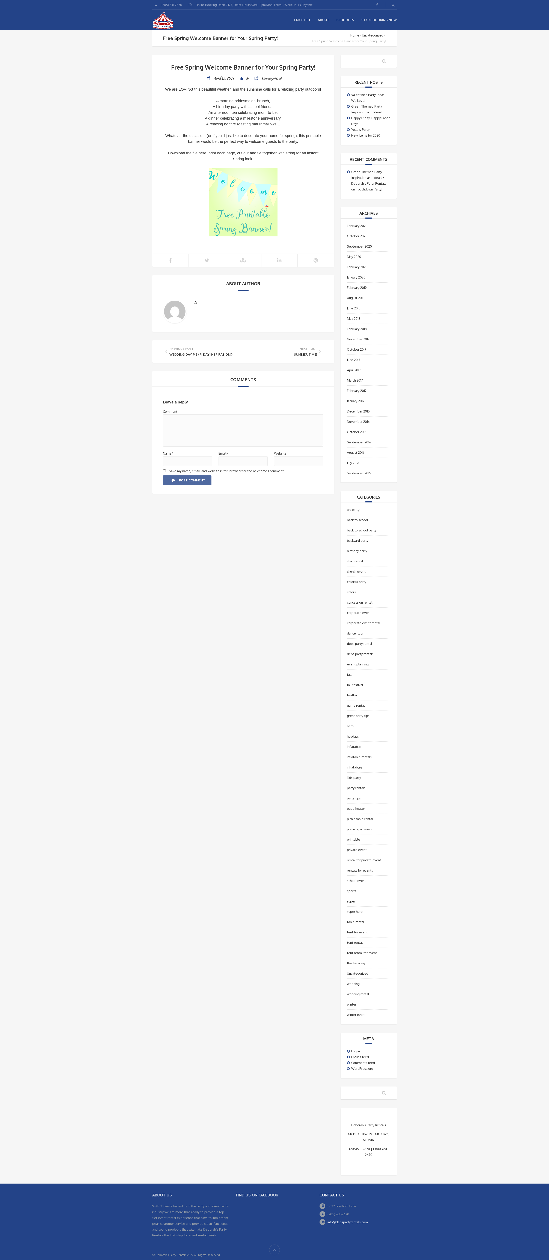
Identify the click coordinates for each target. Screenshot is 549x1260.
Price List (302, 20)
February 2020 (357, 267)
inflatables (354, 767)
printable (353, 839)
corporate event (359, 613)
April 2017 (354, 370)
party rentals (356, 788)
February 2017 (357, 391)
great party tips (358, 716)
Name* (168, 453)
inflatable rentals (359, 757)
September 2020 (359, 246)
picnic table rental (360, 819)
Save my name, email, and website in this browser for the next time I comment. (227, 471)
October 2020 (357, 236)
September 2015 (359, 473)
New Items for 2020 (365, 135)
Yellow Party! (360, 130)
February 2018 (357, 329)
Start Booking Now (379, 20)
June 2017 (353, 360)
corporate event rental (363, 623)
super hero (355, 912)
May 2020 (354, 257)
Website (280, 453)
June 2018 (353, 308)
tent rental (355, 942)
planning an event (360, 829)
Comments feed (363, 1063)
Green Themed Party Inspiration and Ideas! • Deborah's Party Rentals (368, 178)
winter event (356, 1015)
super (351, 901)
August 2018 (356, 298)
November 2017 (358, 339)
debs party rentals (360, 654)
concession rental (359, 602)
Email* (223, 453)
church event (356, 571)
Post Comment (192, 480)
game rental (356, 705)
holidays (353, 736)
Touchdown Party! (369, 189)
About (323, 20)
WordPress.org (362, 1069)
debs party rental (359, 644)
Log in (355, 1051)
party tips (354, 798)
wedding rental (358, 994)
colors (351, 592)
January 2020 (356, 277)
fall (349, 675)
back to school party (361, 530)
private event (357, 850)
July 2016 (353, 463)
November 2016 (358, 422)
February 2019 (357, 288)
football (353, 695)
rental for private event (364, 860)
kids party (354, 778)
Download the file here (187, 153)
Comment (170, 411)
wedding (353, 984)
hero (350, 726)
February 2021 (357, 226)
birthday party (357, 551)
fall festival (355, 685)
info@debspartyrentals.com (347, 1222)
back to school (357, 520)
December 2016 (358, 411)
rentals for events (360, 870)
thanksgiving (356, 963)
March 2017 (355, 380)
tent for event (357, 932)
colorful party (356, 582)
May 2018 (353, 319)
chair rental (355, 561)
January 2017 (355, 401)
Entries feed (360, 1057)
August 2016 (356, 452)
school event (356, 881)
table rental (355, 922)
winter (351, 1004)
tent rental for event (362, 953)
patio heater (356, 809)
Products (345, 20)
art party (353, 510)
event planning (358, 664)
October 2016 (357, 432)
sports (351, 891)
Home (354, 35)
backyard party (357, 541)
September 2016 (359, 442)
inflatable (354, 747)
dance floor (355, 633)
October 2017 (356, 349)
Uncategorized (372, 35)
